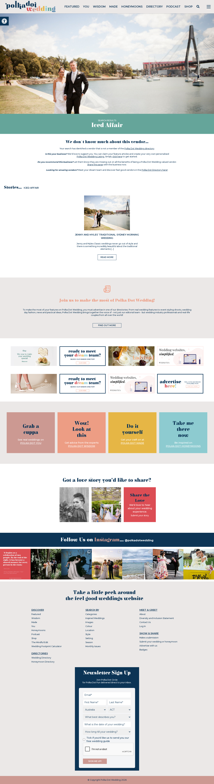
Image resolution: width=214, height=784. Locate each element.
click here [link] (117, 156)
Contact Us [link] (145, 622)
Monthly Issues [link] (92, 646)
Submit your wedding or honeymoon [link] (158, 641)
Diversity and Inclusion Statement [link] (156, 618)
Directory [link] (154, 6)
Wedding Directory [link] (41, 657)
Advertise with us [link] (148, 645)
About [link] (142, 614)
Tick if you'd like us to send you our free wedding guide (107, 739)
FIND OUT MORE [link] (107, 325)
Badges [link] (143, 649)
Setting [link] (89, 638)
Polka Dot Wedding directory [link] (139, 148)
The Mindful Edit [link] (39, 642)
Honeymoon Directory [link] (43, 661)
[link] (4, 21)
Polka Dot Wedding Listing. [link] (91, 156)
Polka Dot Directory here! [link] (155, 170)
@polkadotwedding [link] (139, 540)
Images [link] (89, 622)
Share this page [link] (95, 164)
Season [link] (89, 642)
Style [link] (87, 634)
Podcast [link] (173, 6)
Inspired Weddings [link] (94, 618)
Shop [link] (188, 6)
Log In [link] (142, 626)
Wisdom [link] (99, 6)
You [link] (86, 6)
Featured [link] (72, 6)
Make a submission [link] (148, 637)
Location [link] (89, 630)
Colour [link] (88, 626)
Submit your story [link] (140, 515)
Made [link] (113, 6)
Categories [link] (91, 614)
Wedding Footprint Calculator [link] (46, 646)
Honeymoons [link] (132, 6)
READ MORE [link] (107, 257)
